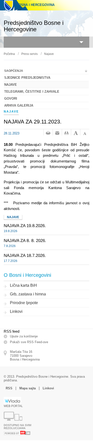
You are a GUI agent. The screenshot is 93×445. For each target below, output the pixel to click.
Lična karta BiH (23, 285)
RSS (9, 388)
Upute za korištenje (24, 336)
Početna (9, 54)
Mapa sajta (27, 388)
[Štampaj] (48, 133)
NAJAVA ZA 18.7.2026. (25, 255)
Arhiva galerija (18, 105)
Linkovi (16, 311)
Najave (49, 54)
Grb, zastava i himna (28, 294)
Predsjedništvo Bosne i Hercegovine (33, 26)
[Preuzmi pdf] (66, 133)
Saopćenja (13, 71)
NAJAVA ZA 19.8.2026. (25, 225)
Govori (10, 98)
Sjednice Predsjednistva (27, 78)
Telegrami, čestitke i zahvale (31, 91)
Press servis (29, 54)
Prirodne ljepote (24, 303)
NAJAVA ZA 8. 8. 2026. (25, 240)
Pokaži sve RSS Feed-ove (29, 342)
